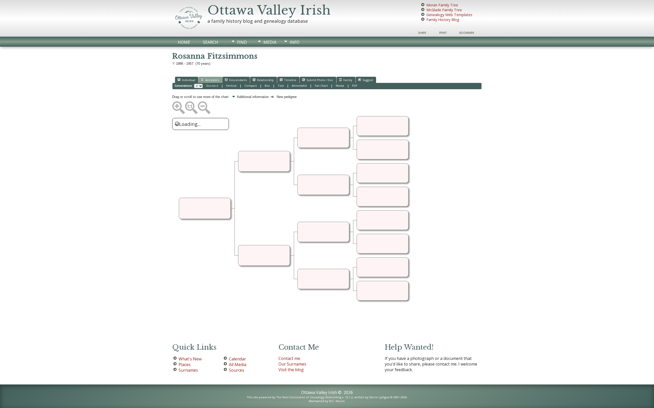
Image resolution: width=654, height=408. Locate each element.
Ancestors (212, 80)
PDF (354, 85)
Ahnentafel (299, 85)
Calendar (237, 359)
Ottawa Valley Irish (269, 10)
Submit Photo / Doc (320, 80)
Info (294, 42)
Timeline (290, 80)
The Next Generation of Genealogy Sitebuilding (308, 397)
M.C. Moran (337, 401)
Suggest (368, 80)
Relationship (265, 80)
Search (210, 42)
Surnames (188, 370)
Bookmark (466, 33)
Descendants (238, 80)
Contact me (289, 358)
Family (347, 80)
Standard (212, 85)
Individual (188, 80)
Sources (236, 370)
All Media (237, 364)
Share (422, 33)
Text (281, 85)
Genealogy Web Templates (449, 14)
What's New (190, 359)
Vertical (231, 85)
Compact (250, 85)
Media (269, 42)
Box (267, 85)
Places (185, 364)
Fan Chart (321, 85)
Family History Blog (442, 19)
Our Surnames (292, 364)
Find (242, 42)
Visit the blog (291, 369)
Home (184, 42)
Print (443, 33)
